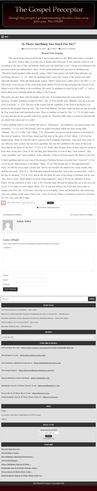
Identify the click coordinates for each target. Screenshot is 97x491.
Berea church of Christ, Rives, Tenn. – (16, 472)
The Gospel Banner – (10, 460)
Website (6, 284)
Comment (7, 247)
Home (3, 411)
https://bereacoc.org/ (41, 393)
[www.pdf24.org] (3, 203)
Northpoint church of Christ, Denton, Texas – (19, 468)
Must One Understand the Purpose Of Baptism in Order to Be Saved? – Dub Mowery (35, 314)
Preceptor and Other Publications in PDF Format (21, 415)
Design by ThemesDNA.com (48, 487)
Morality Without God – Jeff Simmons (16, 326)
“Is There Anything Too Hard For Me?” (48, 44)
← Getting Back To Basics (11, 215)
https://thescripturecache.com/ (32, 355)
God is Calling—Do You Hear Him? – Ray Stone (19, 322)
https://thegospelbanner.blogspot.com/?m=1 (36, 370)
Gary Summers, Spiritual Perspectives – (17, 457)
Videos (4, 419)
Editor (54, 49)
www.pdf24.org (48, 438)
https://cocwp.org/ (50, 397)
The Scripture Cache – (10, 453)
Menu (6, 36)
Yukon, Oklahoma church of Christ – (16, 464)
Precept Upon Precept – (11, 449)
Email (6, 280)
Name (6, 275)
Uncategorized (53, 207)
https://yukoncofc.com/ (40, 378)
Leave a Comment (68, 49)
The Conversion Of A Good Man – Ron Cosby (19, 310)
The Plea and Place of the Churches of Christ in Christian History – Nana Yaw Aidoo (34, 318)
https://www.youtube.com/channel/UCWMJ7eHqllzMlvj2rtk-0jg (47, 348)
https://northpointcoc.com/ (49, 386)
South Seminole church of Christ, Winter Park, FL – (22, 476)
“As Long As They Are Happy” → (83, 215)
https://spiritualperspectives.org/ (47, 363)
